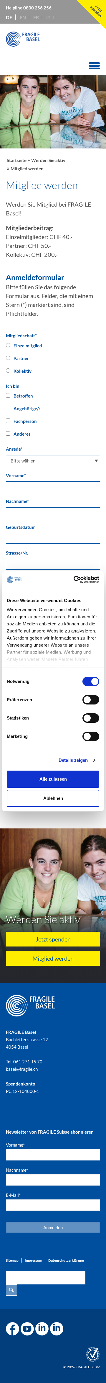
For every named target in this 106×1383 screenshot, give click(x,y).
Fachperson (25, 421)
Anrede (14, 449)
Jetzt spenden (53, 939)
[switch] (90, 699)
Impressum (33, 1260)
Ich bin (12, 386)
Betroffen (23, 395)
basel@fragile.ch (22, 1069)
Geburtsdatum (21, 527)
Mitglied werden (53, 958)
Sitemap (12, 1260)
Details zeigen (73, 760)
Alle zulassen (53, 779)
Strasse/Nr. (17, 552)
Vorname (16, 475)
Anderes (22, 434)
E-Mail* (13, 1195)
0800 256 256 (37, 7)
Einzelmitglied (27, 345)
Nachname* (17, 1170)
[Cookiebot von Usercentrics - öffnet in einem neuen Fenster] (74, 579)
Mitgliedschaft (21, 335)
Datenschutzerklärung (66, 1260)
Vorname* (15, 1144)
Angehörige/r (26, 408)
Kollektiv (22, 371)
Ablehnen (53, 798)
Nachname (17, 501)
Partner (21, 358)
